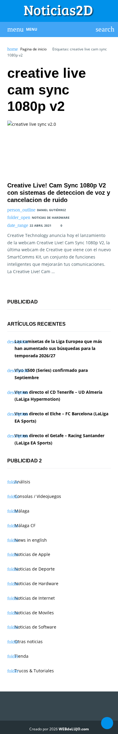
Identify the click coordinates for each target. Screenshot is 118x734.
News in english (31, 540)
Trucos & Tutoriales (34, 671)
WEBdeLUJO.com (74, 729)
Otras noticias (29, 641)
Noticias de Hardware (51, 217)
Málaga (22, 511)
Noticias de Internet (35, 598)
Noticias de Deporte (35, 569)
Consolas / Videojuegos (38, 496)
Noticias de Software (35, 627)
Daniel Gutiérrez (51, 210)
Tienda (21, 656)
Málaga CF (25, 525)
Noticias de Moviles (34, 613)
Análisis (22, 482)
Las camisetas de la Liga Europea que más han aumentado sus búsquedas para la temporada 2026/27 (58, 348)
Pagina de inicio (33, 49)
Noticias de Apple (32, 554)
